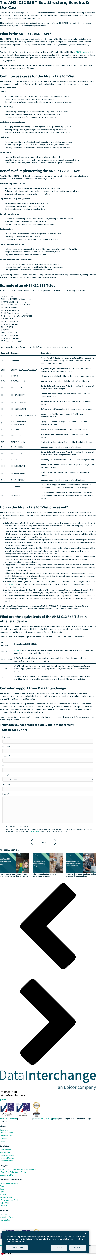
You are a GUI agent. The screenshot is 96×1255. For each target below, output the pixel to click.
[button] (48, 926)
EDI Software (5, 1149)
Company (6, 756)
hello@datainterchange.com (12, 1095)
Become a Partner (7, 1135)
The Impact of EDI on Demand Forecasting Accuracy (44, 875)
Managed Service (7, 1158)
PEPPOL (3, 1205)
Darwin (3, 1186)
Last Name (6, 747)
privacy (16, 836)
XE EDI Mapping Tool (9, 1200)
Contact (3, 1138)
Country (5, 775)
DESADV (17, 650)
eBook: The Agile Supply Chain (13, 1172)
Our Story (4, 1130)
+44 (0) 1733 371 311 (8, 1092)
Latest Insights (6, 1175)
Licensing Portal (7, 1217)
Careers (3, 1141)
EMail (4, 766)
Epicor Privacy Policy (34, 831)
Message (5, 794)
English (7, 1253)
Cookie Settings (25, 1119)
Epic (2, 1191)
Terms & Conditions (8, 1118)
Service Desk (5, 1214)
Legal (55, 1118)
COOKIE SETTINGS (16, 1248)
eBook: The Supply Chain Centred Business (18, 1169)
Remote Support (7, 1220)
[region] (46, 1242)
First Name (6, 737)
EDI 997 (11, 584)
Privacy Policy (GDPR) (42, 1118)
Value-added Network (9, 1183)
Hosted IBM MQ (6, 1197)
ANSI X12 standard (81, 52)
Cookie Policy (28, 1239)
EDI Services (5, 1152)
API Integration (7, 1160)
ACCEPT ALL (77, 1248)
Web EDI (3, 1194)
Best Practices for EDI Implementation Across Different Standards (81, 875)
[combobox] (6, 1253)
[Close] (85, 1233)
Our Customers (6, 1132)
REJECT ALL (59, 1248)
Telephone (6, 785)
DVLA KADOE (5, 1203)
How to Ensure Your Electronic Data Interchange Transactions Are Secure (14, 875)
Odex (2, 1189)
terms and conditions (28, 836)
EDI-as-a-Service (7, 1155)
